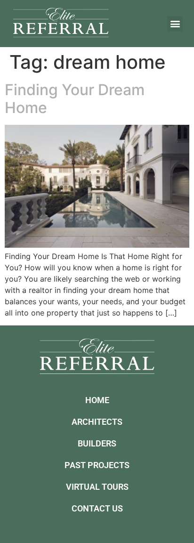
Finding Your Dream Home (75, 99)
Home (97, 400)
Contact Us (97, 508)
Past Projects (97, 465)
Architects (97, 422)
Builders (97, 443)
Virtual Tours (97, 487)
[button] (175, 24)
